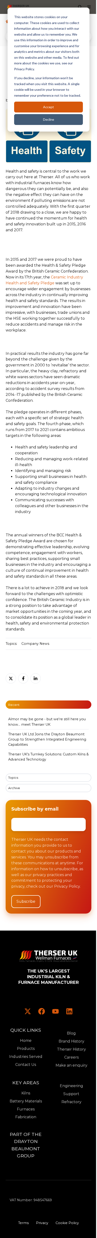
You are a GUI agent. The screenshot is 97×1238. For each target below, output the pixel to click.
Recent (14, 705)
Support (71, 1094)
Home (26, 1040)
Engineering (71, 1086)
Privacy (42, 1223)
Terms (23, 1223)
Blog (71, 1033)
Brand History (71, 1041)
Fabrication (25, 1117)
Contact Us (25, 1064)
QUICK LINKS (25, 1030)
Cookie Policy (67, 1223)
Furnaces (26, 1109)
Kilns (25, 1093)
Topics (13, 777)
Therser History (71, 1049)
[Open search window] (79, 6)
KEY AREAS (25, 1082)
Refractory (71, 1102)
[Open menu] (89, 6)
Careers (71, 1057)
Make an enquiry (71, 1065)
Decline (48, 119)
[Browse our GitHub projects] (55, 1011)
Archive (14, 788)
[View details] (27, 1011)
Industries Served (25, 1056)
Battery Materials (26, 1101)
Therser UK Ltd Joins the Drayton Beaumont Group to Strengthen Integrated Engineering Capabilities (47, 739)
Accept (48, 107)
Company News (35, 644)
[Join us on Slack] (41, 1011)
